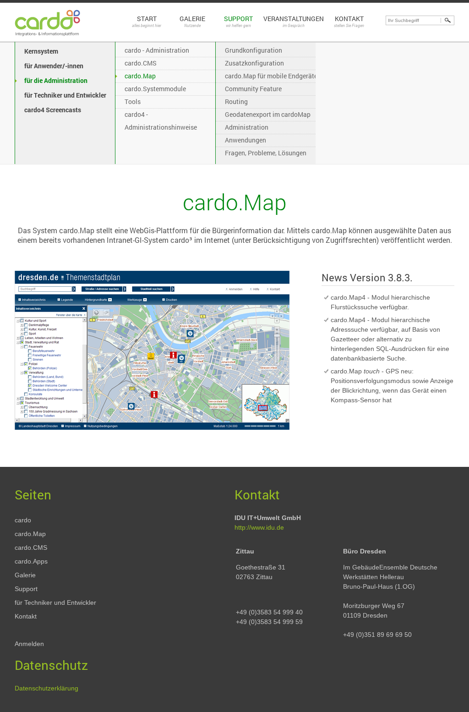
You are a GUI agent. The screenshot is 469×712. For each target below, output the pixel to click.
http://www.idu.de (259, 527)
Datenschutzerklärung (46, 688)
